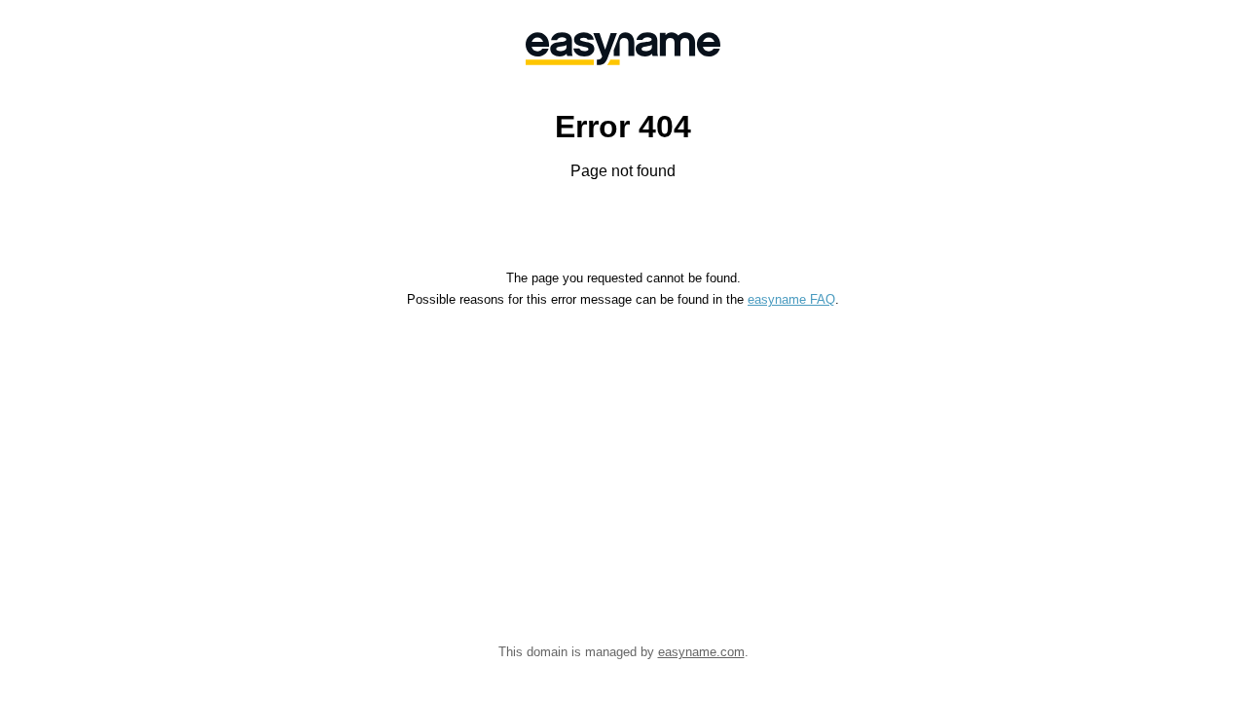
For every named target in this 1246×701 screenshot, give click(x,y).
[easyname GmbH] (623, 48)
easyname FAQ (791, 299)
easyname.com (701, 652)
